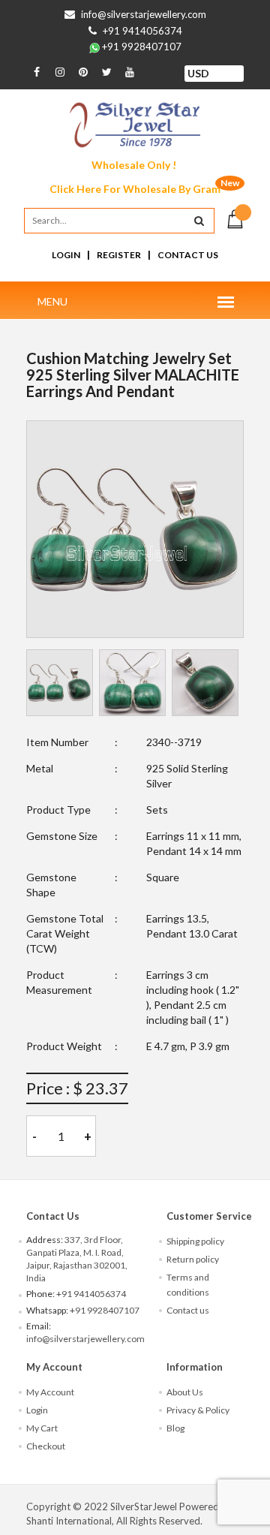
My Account (50, 1392)
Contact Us (188, 254)
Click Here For (135, 188)
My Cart (42, 1428)
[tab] (59, 682)
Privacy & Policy (198, 1410)
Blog (175, 1428)
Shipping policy (195, 1241)
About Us (184, 1392)
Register (119, 254)
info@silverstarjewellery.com (143, 14)
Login (66, 254)
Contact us (187, 1310)
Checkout (45, 1446)
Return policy (192, 1259)
